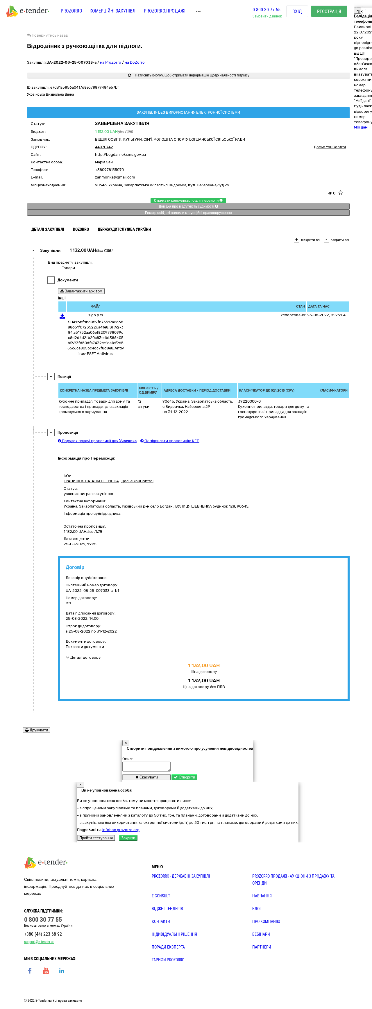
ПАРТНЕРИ (261, 947)
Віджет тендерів (167, 908)
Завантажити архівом (83, 291)
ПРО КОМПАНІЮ (266, 921)
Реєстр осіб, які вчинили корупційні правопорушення (188, 213)
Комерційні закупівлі (113, 11)
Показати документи (85, 646)
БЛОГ (257, 908)
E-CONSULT (161, 896)
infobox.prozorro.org (121, 830)
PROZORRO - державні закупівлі (181, 876)
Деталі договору (85, 657)
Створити (186, 777)
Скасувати (148, 777)
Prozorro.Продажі (164, 11)
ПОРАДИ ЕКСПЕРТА (168, 947)
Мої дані (361, 127)
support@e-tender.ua (39, 942)
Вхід (297, 11)
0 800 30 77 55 (266, 9)
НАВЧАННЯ (262, 896)
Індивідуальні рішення (174, 934)
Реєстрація (329, 11)
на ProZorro (110, 62)
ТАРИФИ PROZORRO (168, 960)
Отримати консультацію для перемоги (186, 201)
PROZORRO (71, 11)
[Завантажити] (62, 317)
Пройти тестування (96, 838)
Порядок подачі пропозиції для (99, 441)
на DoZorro (135, 62)
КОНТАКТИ (161, 921)
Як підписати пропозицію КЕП (171, 441)
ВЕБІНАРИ (261, 934)
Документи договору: (86, 641)
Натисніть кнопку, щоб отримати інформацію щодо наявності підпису (191, 75)
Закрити (128, 838)
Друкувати (38, 730)
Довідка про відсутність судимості (187, 206)
